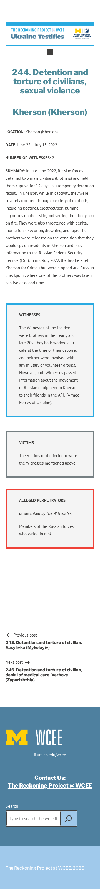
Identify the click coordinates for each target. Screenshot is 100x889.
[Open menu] (50, 52)
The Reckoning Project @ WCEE (50, 785)
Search (12, 806)
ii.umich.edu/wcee (50, 754)
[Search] (69, 818)
